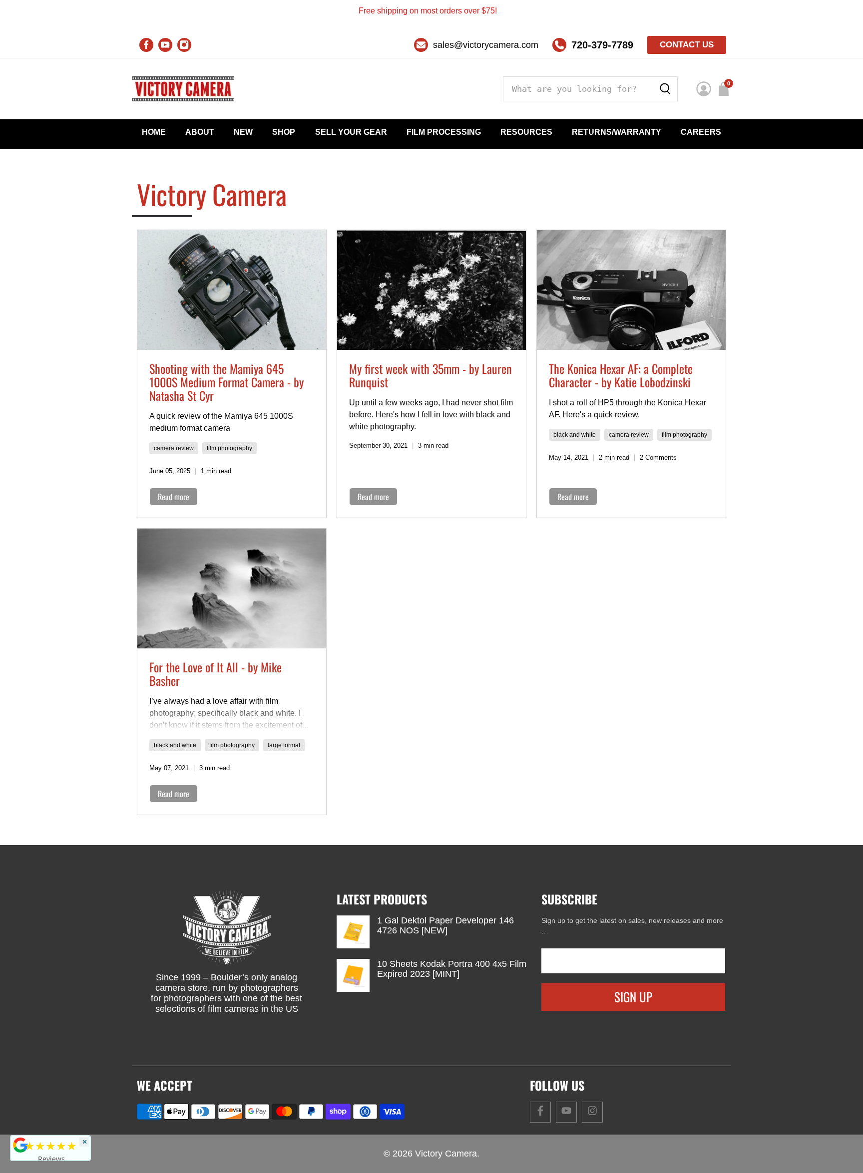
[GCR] (20, 1145)
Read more (173, 497)
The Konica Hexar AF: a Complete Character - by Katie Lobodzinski (621, 375)
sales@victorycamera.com (485, 45)
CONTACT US (687, 44)
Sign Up (633, 996)
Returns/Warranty (616, 132)
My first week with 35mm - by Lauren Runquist (430, 375)
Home (154, 132)
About (199, 132)
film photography (229, 448)
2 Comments (658, 457)
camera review (174, 448)
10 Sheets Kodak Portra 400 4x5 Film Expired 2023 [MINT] (451, 969)
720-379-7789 (602, 44)
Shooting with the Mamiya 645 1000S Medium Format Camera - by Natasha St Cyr (226, 381)
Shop (283, 132)
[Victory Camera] (183, 88)
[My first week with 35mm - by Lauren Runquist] (431, 290)
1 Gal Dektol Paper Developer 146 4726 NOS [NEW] (445, 925)
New (243, 132)
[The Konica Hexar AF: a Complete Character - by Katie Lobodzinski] (631, 290)
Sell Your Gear (351, 132)
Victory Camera (446, 1154)
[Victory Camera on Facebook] (146, 45)
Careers (701, 132)
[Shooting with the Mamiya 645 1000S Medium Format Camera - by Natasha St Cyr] (231, 290)
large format (284, 745)
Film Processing (444, 132)
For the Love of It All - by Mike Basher (215, 673)
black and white (574, 434)
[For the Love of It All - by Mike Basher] (231, 588)
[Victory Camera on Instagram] (184, 45)
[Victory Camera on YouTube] (165, 45)
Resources (526, 132)
